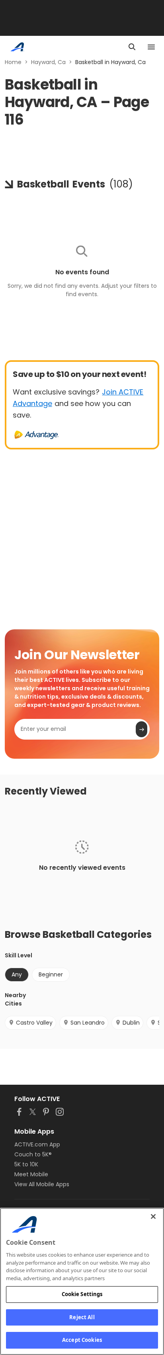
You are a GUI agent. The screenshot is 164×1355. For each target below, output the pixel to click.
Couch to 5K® (33, 1154)
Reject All (81, 1317)
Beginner (51, 974)
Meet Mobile (31, 1174)
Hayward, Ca (48, 62)
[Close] (153, 1216)
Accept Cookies (82, 1339)
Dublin (131, 1023)
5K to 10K (26, 1164)
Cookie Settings (82, 1294)
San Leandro (87, 1023)
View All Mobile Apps (41, 1184)
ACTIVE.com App (37, 1144)
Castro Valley (34, 1023)
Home (13, 62)
